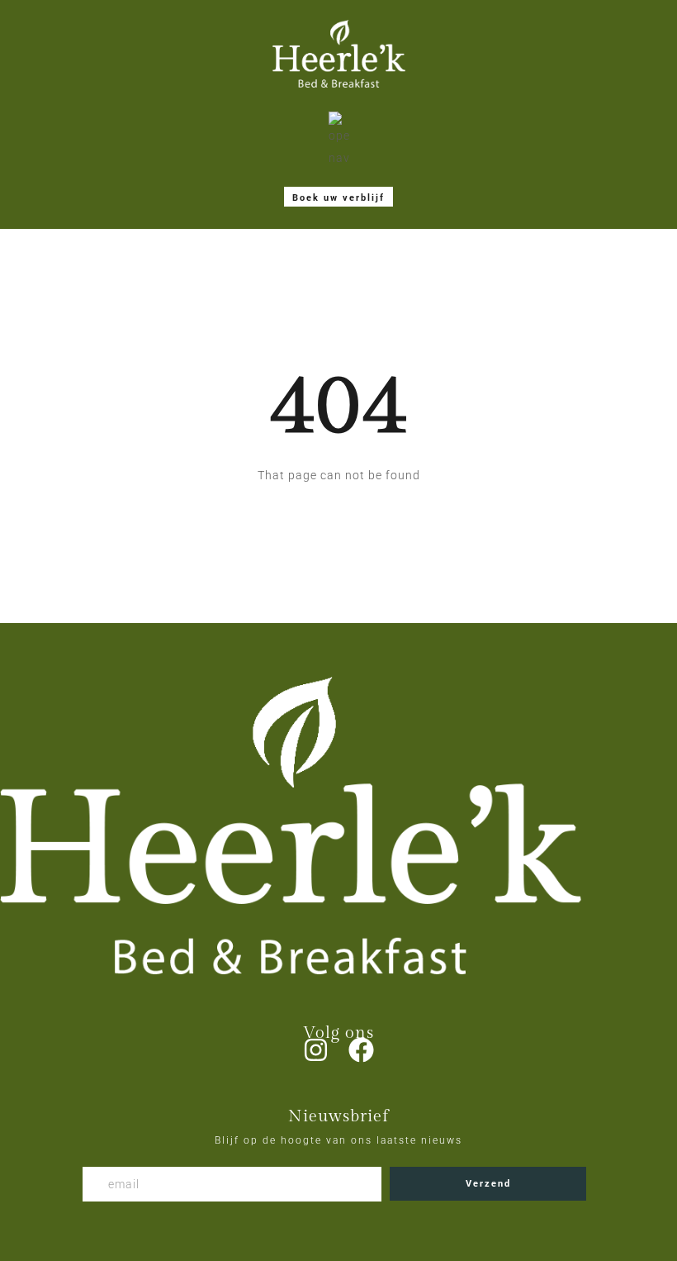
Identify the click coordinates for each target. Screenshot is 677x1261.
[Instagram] (316, 1050)
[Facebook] (361, 1050)
